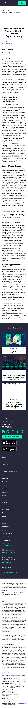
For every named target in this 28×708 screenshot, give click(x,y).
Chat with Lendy (7, 545)
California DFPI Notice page (14, 675)
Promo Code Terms (7, 533)
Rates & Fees (5, 523)
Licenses (4, 520)
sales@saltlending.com (8, 550)
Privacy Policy (5, 526)
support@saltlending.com (9, 559)
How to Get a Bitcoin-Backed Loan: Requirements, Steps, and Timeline (14, 377)
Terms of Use (5, 530)
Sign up (22, 3)
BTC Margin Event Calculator (9, 471)
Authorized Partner (7, 485)
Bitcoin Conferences (7, 509)
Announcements (6, 499)
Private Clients (5, 464)
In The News (5, 502)
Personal (4, 457)
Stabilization (5, 478)
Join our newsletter (12, 437)
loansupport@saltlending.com (10, 571)
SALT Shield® (5, 475)
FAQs (3, 513)
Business (4, 461)
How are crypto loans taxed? (14, 351)
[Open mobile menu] (15, 3)
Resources (4, 506)
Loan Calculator (6, 468)
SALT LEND (4, 481)
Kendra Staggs (8, 43)
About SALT (5, 492)
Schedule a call (7, 552)
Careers (4, 495)
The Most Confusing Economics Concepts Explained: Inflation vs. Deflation (14, 405)
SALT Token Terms (6, 537)
